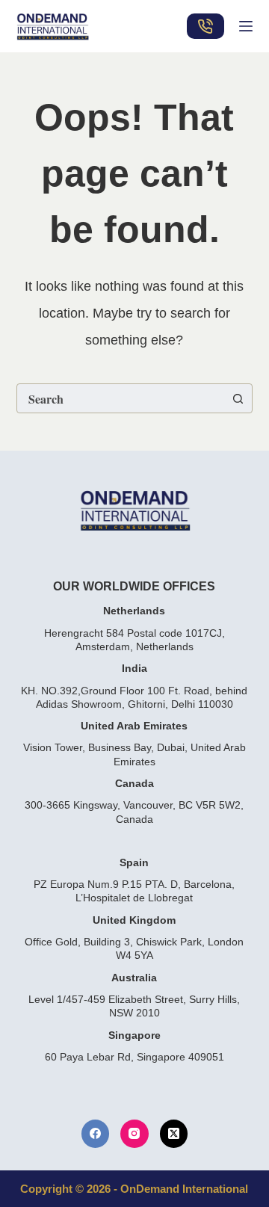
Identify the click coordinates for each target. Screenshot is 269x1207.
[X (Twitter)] (174, 1134)
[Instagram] (134, 1134)
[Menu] (246, 26)
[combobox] (120, 398)
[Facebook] (95, 1134)
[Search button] (237, 398)
